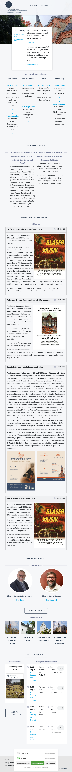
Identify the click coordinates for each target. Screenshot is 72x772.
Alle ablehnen (50, 763)
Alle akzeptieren (37, 763)
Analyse (23, 758)
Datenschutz (37, 767)
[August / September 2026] (15, 686)
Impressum (64, 768)
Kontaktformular (28, 767)
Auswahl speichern (23, 763)
